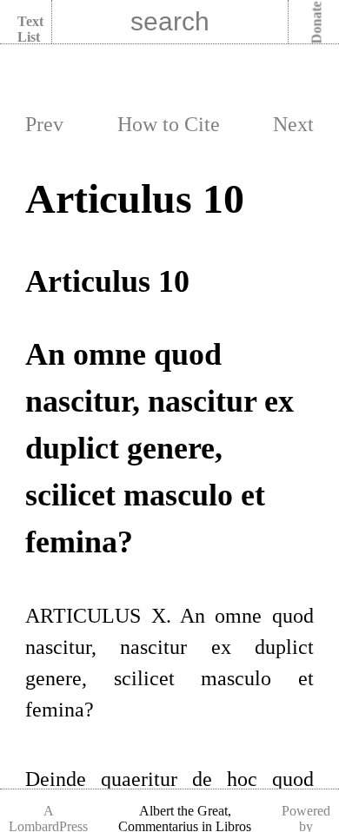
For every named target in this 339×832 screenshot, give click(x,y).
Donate (316, 23)
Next (293, 124)
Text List (30, 29)
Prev (44, 124)
